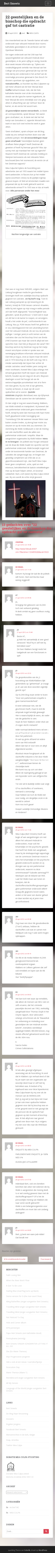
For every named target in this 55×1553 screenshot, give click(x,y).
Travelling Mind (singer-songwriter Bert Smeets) (26, 1312)
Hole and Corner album (16, 1322)
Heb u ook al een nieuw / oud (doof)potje (24, 1362)
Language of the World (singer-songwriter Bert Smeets (26, 1389)
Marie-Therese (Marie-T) (16, 1372)
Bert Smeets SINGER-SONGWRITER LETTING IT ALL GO (27, 1344)
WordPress (43, 1550)
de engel (19, 567)
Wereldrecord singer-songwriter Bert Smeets (25, 1377)
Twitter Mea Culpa (14, 1445)
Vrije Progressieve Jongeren (18, 1356)
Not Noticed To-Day (15, 1317)
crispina (19, 542)
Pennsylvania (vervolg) (15, 1338)
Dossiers (10, 1419)
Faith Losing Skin (13, 1275)
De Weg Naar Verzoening (17, 1413)
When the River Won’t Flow (17, 1280)
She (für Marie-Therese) (16, 1351)
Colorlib (27, 1550)
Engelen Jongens (13, 1424)
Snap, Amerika (12, 1440)
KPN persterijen (13, 1328)
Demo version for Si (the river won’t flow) (24, 1296)
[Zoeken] (46, 1531)
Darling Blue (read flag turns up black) (22, 1291)
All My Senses (12, 1383)
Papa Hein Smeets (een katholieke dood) (23, 1333)
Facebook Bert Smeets (16, 1429)
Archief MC (14, 1507)
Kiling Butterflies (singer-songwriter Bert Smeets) (27, 1301)
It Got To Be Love (14, 1285)
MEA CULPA (34, 33)
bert (23, 33)
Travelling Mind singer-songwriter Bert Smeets (26, 1306)
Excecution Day (12, 1367)
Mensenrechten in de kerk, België (20, 1434)
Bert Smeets (12, 3)
